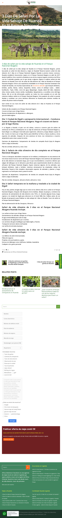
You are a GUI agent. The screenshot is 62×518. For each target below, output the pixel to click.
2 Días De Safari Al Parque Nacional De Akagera (14, 494)
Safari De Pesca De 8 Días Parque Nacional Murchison (45, 478)
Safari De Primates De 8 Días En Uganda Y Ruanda (44, 500)
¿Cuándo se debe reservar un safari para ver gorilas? (31, 291)
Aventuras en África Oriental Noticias (15, 252)
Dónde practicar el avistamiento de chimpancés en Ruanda (10, 291)
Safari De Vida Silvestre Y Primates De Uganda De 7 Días (46, 473)
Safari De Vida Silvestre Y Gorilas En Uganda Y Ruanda (45, 498)
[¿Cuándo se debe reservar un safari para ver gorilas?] (31, 281)
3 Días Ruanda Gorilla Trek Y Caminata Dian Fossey (14, 500)
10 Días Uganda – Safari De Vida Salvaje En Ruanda (44, 505)
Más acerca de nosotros (8, 484)
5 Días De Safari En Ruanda (8, 505)
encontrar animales (39, 86)
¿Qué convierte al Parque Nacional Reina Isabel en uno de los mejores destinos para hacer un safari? (50, 293)
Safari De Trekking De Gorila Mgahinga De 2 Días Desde (46, 475)
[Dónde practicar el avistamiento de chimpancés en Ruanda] (11, 281)
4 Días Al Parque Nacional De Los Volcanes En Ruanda (15, 502)
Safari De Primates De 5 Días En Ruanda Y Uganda (44, 502)
